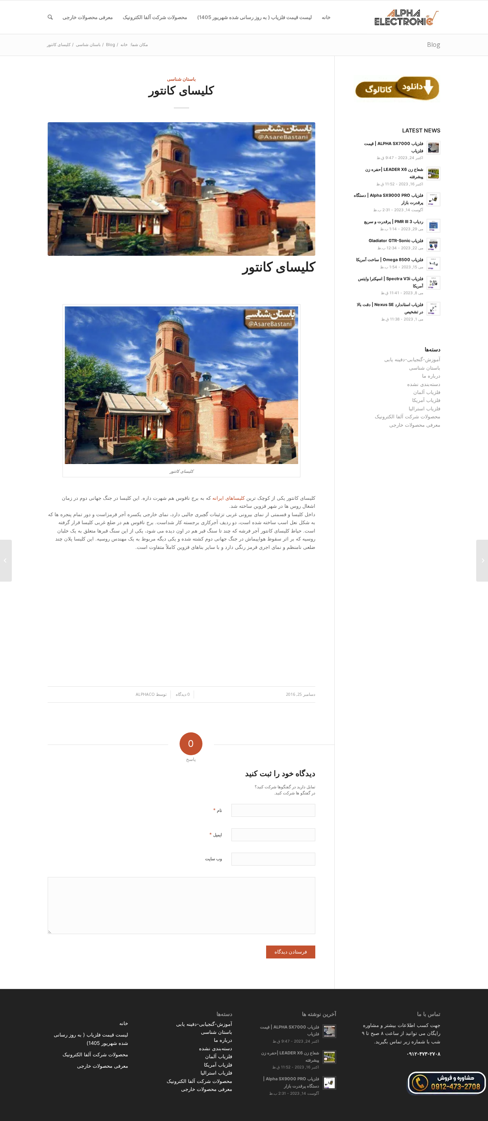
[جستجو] (50, 17)
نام (217, 810)
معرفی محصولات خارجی (414, 425)
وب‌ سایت (213, 858)
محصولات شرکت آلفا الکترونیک (407, 416)
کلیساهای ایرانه (229, 498)
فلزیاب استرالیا (424, 408)
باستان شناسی (181, 79)
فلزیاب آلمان (426, 392)
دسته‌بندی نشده (423, 384)
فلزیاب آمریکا (426, 400)
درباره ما (431, 376)
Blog (433, 44)
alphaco (145, 694)
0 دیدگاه (182, 694)
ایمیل (215, 834)
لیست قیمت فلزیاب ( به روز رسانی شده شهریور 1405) (91, 1039)
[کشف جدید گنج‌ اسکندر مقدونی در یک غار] (482, 561)
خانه (123, 1023)
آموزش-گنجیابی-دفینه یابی (412, 359)
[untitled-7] (181, 189)
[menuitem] (326, 17)
